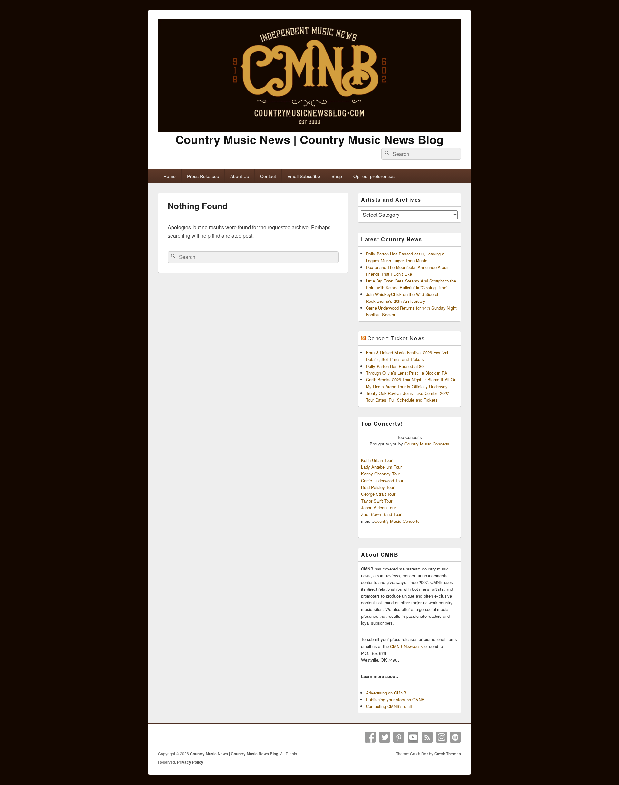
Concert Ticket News (396, 338)
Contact (268, 176)
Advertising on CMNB (386, 693)
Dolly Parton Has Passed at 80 (395, 366)
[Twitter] (384, 737)
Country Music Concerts (426, 444)
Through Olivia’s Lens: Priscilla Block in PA (406, 373)
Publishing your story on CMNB (395, 699)
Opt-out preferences (374, 176)
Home (169, 176)
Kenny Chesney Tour (380, 474)
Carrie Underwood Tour (382, 480)
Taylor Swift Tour (376, 501)
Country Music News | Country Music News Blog (309, 139)
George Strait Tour (378, 494)
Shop (336, 176)
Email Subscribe (303, 176)
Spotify (455, 737)
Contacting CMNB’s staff (389, 706)
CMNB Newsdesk (406, 646)
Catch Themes (447, 754)
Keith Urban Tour (376, 460)
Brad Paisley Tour (377, 487)
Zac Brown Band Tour (381, 514)
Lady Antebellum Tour (381, 467)
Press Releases (203, 176)
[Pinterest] (398, 737)
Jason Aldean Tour (378, 507)
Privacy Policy (190, 762)
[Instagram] (441, 737)
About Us (239, 176)
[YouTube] (413, 737)
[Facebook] (370, 737)
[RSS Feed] (427, 737)
